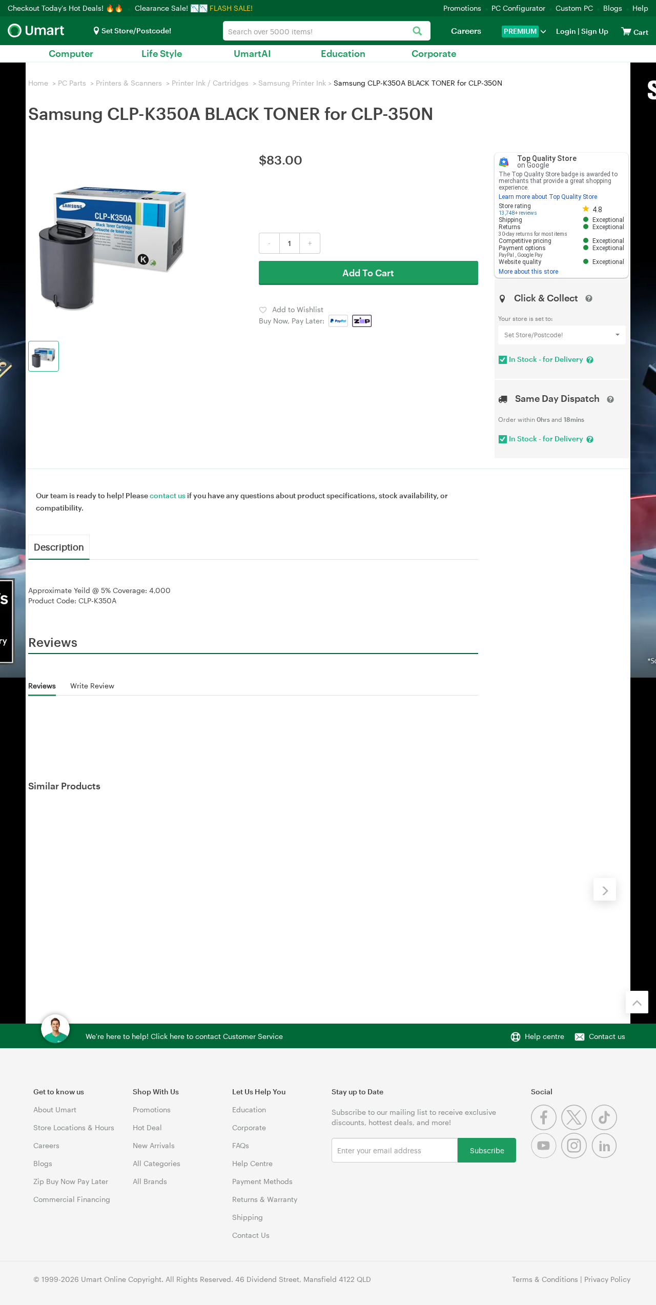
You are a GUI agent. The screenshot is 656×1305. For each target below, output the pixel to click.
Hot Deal (147, 1127)
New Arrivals (154, 1145)
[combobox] (326, 30)
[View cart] (626, 31)
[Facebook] (546, 1127)
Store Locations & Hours (73, 1127)
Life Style (161, 53)
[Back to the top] (637, 1002)
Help (640, 8)
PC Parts (72, 82)
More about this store (528, 271)
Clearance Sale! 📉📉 (171, 8)
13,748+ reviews (518, 213)
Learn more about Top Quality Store (548, 196)
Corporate (434, 53)
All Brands (150, 1181)
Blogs (612, 8)
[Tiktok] (605, 1127)
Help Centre (252, 1163)
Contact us (607, 1036)
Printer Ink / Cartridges (210, 82)
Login (566, 31)
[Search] (417, 31)
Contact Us (251, 1235)
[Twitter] (576, 1127)
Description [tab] (59, 546)
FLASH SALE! (231, 8)
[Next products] (604, 889)
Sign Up (594, 31)
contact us (168, 495)
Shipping (247, 1217)
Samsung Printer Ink (292, 82)
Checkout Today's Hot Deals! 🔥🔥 (66, 8)
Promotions (462, 8)
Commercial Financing (71, 1199)
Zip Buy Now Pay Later (70, 1181)
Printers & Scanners (129, 82)
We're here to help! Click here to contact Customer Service (184, 1036)
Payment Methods (262, 1181)
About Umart (54, 1109)
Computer (71, 53)
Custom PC (574, 8)
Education (343, 53)
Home (38, 82)
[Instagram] (576, 1155)
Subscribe (487, 1150)
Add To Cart (368, 272)
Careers (466, 30)
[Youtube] (546, 1155)
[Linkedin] (605, 1155)
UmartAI (252, 53)
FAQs (240, 1145)
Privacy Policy (607, 1279)
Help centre (544, 1036)
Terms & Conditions (545, 1279)
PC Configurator (518, 8)
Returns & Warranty (264, 1199)
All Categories (156, 1163)
